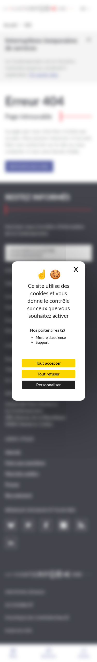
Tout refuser (48, 373)
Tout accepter (48, 363)
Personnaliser (48, 384)
